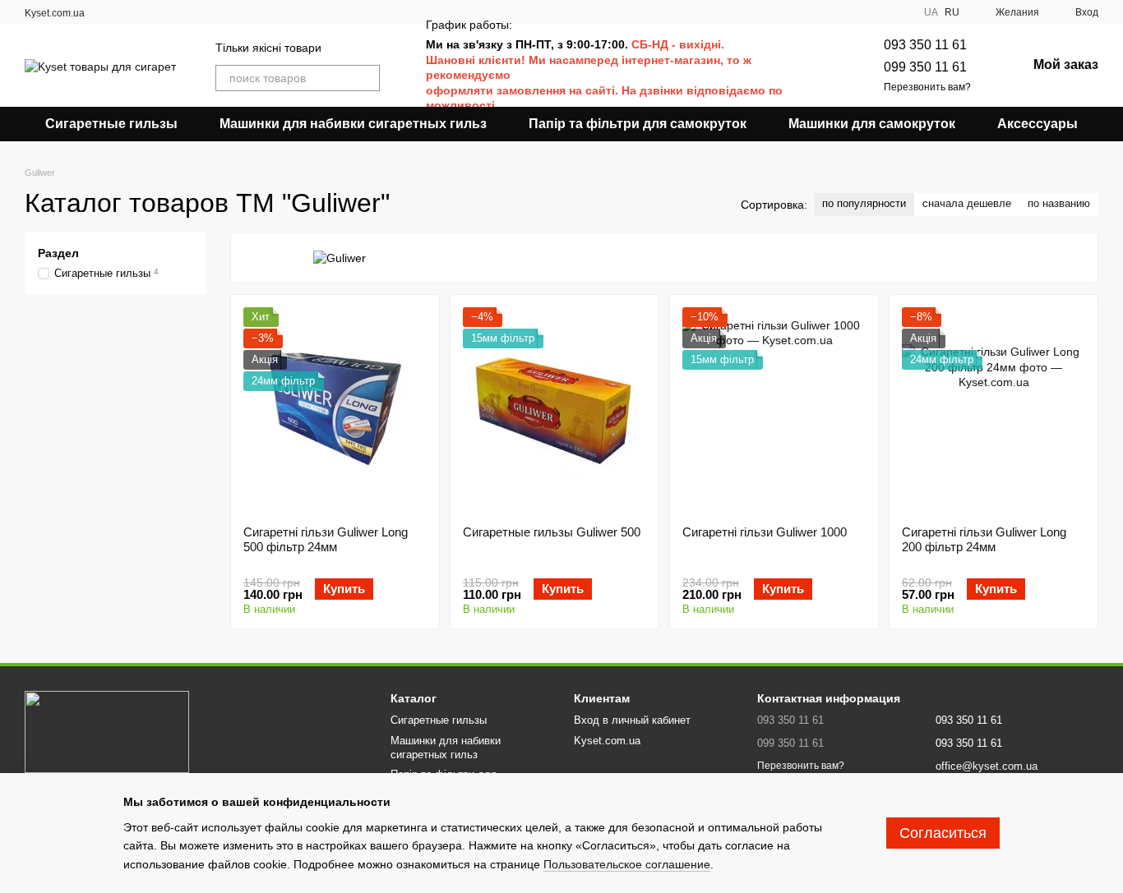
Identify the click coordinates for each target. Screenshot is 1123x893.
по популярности (864, 203)
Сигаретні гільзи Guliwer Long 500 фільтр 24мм (325, 539)
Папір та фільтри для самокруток (637, 124)
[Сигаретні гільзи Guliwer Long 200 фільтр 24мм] (993, 410)
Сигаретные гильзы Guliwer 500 (551, 532)
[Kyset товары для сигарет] (107, 731)
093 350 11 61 (925, 45)
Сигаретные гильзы (111, 124)
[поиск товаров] (367, 78)
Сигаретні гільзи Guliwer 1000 (764, 532)
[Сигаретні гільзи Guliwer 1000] (774, 410)
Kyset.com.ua (55, 13)
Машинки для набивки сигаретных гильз (353, 124)
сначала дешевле (966, 203)
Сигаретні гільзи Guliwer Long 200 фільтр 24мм (984, 539)
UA (931, 12)
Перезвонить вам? (927, 87)
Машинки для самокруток (871, 124)
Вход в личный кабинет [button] (632, 720)
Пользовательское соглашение (626, 864)
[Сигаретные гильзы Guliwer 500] (554, 410)
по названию (1059, 203)
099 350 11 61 (925, 67)
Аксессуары (1037, 124)
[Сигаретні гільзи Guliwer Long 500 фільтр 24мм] (335, 410)
